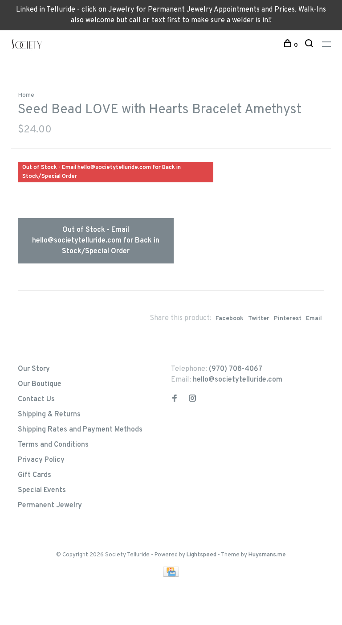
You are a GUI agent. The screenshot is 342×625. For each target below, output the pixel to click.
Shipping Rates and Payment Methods (80, 429)
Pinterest (287, 318)
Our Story (34, 369)
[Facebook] (174, 399)
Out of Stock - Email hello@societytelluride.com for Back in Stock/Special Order (95, 241)
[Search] (310, 45)
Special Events (42, 490)
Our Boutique (39, 384)
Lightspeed (201, 555)
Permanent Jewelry (50, 505)
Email (314, 318)
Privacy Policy (41, 460)
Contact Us (36, 399)
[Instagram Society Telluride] (192, 399)
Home (26, 95)
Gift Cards (34, 475)
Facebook (230, 318)
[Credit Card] (171, 575)
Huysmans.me (267, 555)
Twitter (258, 318)
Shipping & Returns (49, 414)
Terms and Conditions (53, 444)
